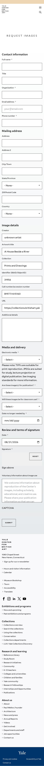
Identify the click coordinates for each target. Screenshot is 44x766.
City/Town (7, 164)
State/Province (9, 178)
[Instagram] (9, 599)
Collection (6, 258)
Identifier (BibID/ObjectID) (14, 273)
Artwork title (8, 244)
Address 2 (6, 150)
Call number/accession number (16, 287)
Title (4, 74)
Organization (8, 88)
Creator (5, 230)
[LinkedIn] (14, 599)
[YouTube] (24, 599)
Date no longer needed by (13, 413)
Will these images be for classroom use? (20, 399)
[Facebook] (4, 599)
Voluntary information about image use (20, 475)
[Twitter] (19, 599)
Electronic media (9, 352)
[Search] (40, 12)
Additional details (10, 315)
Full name (6, 59)
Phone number (8, 116)
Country (6, 206)
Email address (8, 102)
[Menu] (40, 7)
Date (4, 435)
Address (6, 136)
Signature (6, 449)
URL (4, 301)
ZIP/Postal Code (9, 192)
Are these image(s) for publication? (18, 385)
